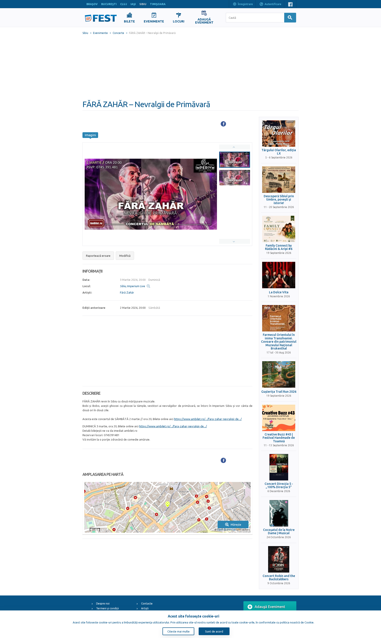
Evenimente (100, 33)
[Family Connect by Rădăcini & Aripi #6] (278, 229)
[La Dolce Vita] (278, 275)
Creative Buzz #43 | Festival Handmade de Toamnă (279, 438)
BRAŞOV (92, 4)
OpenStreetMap (226, 529)
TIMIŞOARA (158, 4)
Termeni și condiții (107, 608)
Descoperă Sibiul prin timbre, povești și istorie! (279, 200)
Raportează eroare (98, 255)
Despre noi (103, 603)
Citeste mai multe (178, 631)
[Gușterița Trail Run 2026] (278, 374)
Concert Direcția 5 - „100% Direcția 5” (279, 485)
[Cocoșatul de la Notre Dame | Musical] (278, 513)
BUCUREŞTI (109, 4)
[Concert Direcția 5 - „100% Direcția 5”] (278, 467)
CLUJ (123, 4)
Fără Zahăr (127, 292)
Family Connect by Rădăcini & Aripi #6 (278, 247)
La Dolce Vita (278, 292)
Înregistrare (245, 4)
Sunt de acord (214, 631)
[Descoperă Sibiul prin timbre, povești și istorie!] (278, 179)
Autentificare (273, 4)
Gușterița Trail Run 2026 (278, 391)
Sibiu (85, 33)
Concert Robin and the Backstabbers (279, 577)
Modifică (125, 255)
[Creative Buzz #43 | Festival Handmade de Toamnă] (278, 418)
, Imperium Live (132, 286)
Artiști (145, 608)
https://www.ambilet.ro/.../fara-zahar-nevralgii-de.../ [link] (208, 418)
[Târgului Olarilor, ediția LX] (278, 133)
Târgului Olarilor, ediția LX (278, 152)
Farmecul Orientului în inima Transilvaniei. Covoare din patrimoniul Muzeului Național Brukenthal (278, 341)
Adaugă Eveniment (270, 607)
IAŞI (133, 4)
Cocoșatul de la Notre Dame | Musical (279, 531)
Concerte (118, 33)
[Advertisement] (190, 67)
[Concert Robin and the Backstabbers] (278, 559)
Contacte (147, 603)
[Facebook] (223, 123)
